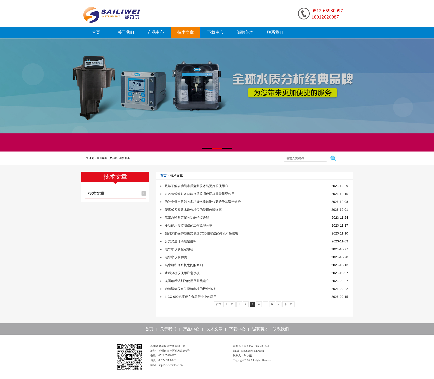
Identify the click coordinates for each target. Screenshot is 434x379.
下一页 (288, 304)
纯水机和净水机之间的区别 (184, 265)
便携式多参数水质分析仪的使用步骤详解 (193, 209)
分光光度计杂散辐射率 (180, 241)
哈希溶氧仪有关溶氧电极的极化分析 (190, 289)
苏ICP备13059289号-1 (256, 346)
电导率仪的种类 (176, 257)
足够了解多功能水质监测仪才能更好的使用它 (196, 186)
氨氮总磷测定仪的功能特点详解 (187, 217)
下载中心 (215, 32)
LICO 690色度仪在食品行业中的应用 (191, 296)
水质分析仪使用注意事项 (182, 273)
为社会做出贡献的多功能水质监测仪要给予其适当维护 (203, 202)
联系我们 (275, 32)
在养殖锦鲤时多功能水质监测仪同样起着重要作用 (199, 194)
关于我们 (126, 32)
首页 (96, 32)
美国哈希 (102, 158)
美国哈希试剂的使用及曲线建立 (187, 281)
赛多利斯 (124, 158)
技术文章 (185, 32)
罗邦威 (113, 158)
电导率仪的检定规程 (179, 249)
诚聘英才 (245, 32)
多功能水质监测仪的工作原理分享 (188, 225)
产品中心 (156, 32)
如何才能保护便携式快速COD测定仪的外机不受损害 (201, 233)
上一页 (229, 304)
